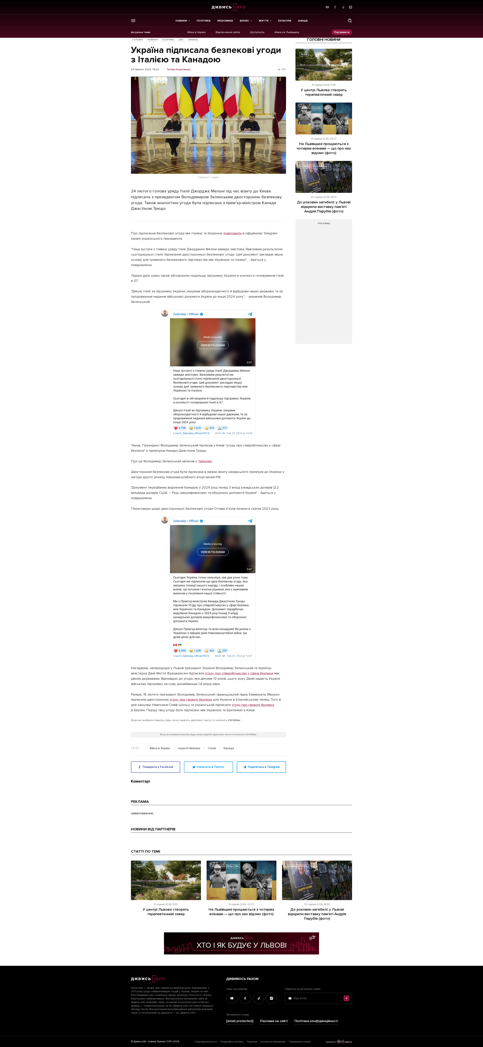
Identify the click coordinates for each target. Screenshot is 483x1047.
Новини (181, 20)
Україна (193, 39)
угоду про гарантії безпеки (191, 699)
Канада (229, 748)
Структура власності (206, 1041)
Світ (181, 39)
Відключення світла (228, 32)
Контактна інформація (273, 1041)
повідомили (232, 233)
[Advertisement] (323, 283)
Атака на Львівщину (287, 32)
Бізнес (244, 20)
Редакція (252, 1041)
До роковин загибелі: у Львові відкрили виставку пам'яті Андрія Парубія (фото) (324, 207)
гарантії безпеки (189, 748)
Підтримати (341, 32)
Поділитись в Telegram (264, 767)
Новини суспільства (314, 108)
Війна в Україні (196, 32)
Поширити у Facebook (158, 767)
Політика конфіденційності (316, 1021)
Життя (263, 20)
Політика (204, 20)
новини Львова (156, 1041)
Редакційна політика (232, 1041)
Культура (284, 20)
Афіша (303, 20)
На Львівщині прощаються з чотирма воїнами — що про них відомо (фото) (324, 148)
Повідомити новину (300, 1041)
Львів (304, 54)
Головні (137, 39)
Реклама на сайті (274, 1021)
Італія (212, 748)
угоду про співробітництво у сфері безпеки (238, 673)
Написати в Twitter (210, 767)
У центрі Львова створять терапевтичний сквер (324, 92)
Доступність (257, 32)
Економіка (225, 20)
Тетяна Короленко (178, 69)
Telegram (205, 461)
